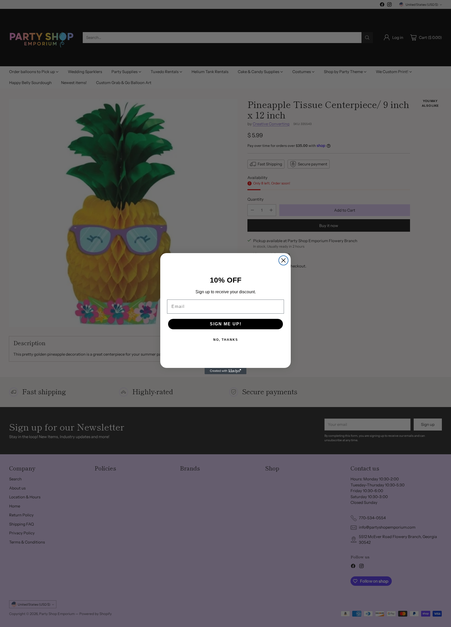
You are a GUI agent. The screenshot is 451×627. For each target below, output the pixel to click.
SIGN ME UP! (225, 324)
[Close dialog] (283, 260)
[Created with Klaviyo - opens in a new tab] (225, 371)
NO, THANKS (225, 340)
